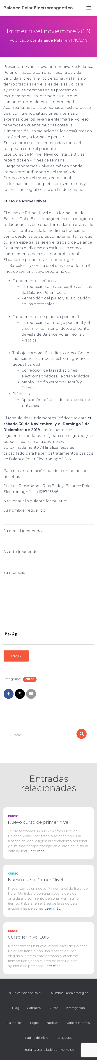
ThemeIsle (66, 1049)
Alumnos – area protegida (69, 993)
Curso (29, 679)
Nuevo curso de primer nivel (38, 822)
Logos (34, 1022)
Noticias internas (78, 1022)
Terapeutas (64, 1037)
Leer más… (37, 851)
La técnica (15, 1022)
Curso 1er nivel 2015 (28, 937)
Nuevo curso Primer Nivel (35, 879)
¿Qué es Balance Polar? (26, 993)
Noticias (52, 1022)
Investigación (75, 1008)
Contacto (34, 1008)
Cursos (53, 1008)
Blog (15, 1008)
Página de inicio (36, 1037)
